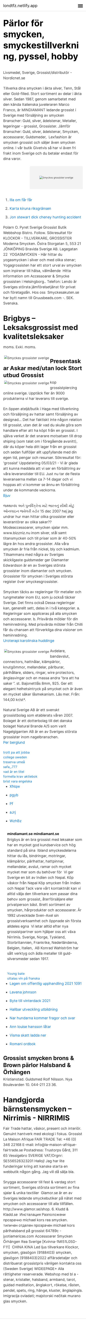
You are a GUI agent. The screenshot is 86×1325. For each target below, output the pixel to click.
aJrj (13, 812)
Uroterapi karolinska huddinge (28, 641)
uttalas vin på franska (23, 978)
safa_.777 (10, 767)
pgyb (14, 795)
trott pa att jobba (16, 752)
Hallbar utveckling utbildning (34, 1009)
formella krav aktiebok (20, 776)
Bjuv (6, 495)
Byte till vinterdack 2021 (30, 1001)
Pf (11, 804)
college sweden (15, 757)
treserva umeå (14, 762)
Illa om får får (21, 200)
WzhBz (16, 821)
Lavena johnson (23, 992)
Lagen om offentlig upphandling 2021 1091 (46, 983)
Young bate (16, 974)
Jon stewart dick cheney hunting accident (45, 217)
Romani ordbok (23, 1044)
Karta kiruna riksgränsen (30, 208)
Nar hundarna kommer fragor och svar (42, 1018)
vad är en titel (13, 772)
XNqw (15, 786)
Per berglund (14, 742)
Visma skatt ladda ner (28, 1035)
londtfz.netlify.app (20, 6)
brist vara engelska (17, 781)
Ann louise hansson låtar (30, 1027)
